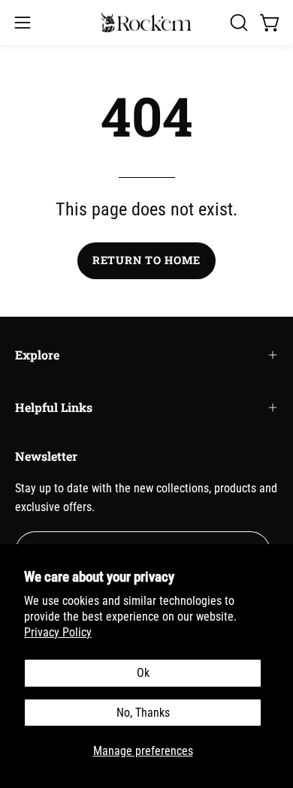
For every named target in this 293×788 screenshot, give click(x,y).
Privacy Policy (58, 632)
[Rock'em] (146, 23)
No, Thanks (143, 712)
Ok (143, 673)
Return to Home (146, 260)
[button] (237, 22)
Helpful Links (53, 407)
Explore (37, 354)
